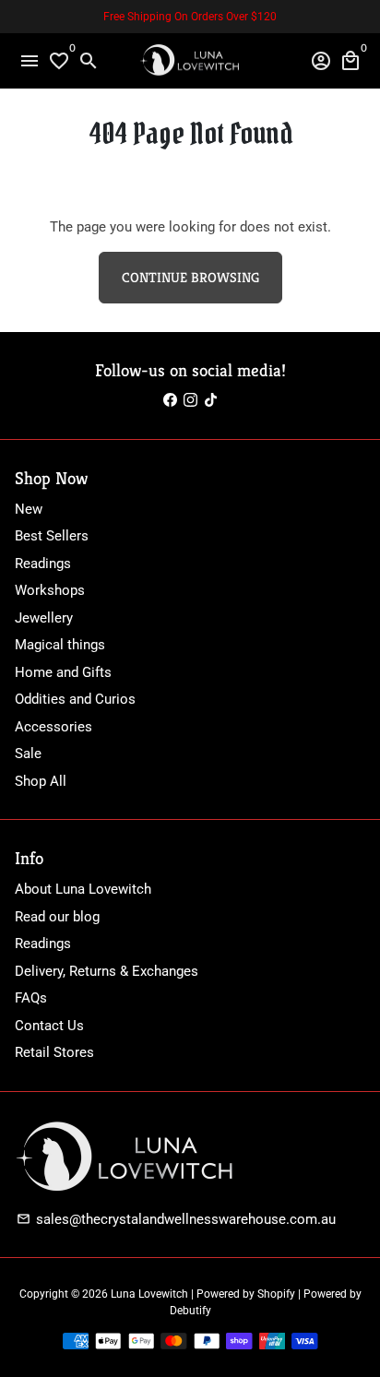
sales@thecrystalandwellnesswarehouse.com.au (176, 1219)
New (28, 509)
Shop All (40, 781)
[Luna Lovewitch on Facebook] (170, 400)
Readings (43, 563)
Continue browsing (190, 277)
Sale (28, 753)
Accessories (53, 726)
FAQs (31, 998)
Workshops (50, 590)
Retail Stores (54, 1052)
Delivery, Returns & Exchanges (106, 971)
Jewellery (44, 618)
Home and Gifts (63, 672)
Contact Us (49, 1025)
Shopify (276, 1294)
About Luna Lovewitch (83, 889)
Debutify (190, 1310)
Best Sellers (52, 536)
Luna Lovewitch (149, 1294)
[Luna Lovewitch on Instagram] (190, 400)
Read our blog (57, 916)
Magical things (60, 644)
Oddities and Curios (75, 699)
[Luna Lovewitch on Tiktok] (211, 400)
